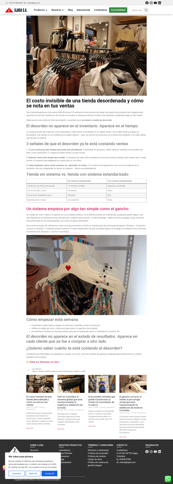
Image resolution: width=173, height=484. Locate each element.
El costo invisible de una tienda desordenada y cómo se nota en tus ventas (39, 400)
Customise (16, 473)
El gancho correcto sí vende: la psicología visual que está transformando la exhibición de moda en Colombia (131, 403)
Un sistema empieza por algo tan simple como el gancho (77, 208)
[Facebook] (147, 2)
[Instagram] (151, 2)
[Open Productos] (46, 10)
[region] (33, 465)
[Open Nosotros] (63, 10)
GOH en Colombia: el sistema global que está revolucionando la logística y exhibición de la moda (70, 402)
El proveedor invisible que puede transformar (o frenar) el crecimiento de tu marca (101, 400)
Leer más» (30, 428)
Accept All (49, 473)
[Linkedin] (159, 2)
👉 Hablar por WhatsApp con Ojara (42, 362)
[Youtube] (155, 2)
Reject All (33, 473)
